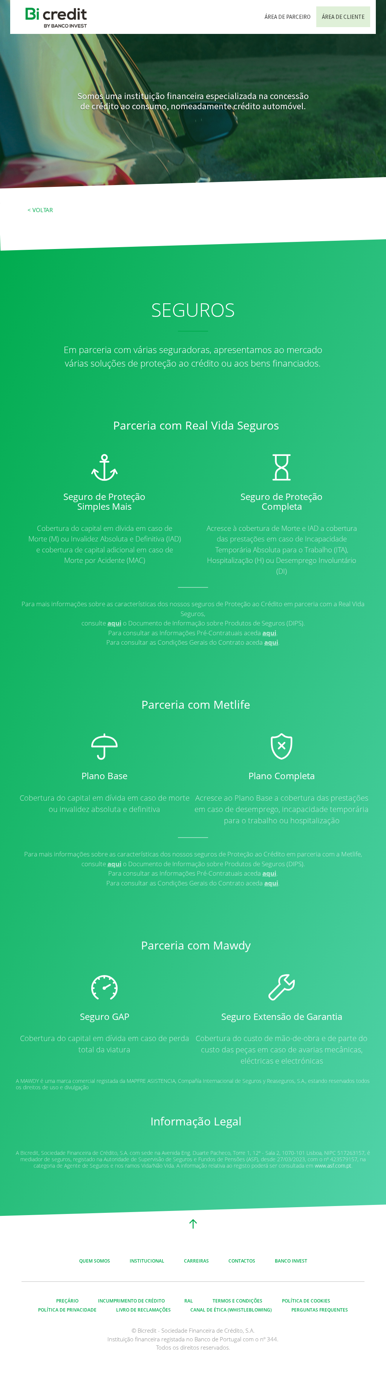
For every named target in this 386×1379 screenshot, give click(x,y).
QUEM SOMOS (94, 1261)
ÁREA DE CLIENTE (343, 16)
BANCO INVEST (291, 1261)
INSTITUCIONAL (147, 1261)
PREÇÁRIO (67, 1301)
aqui (114, 623)
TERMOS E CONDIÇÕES (237, 1301)
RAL (188, 1301)
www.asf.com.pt (333, 1165)
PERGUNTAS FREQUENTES (319, 1310)
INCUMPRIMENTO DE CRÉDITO (131, 1301)
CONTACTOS (241, 1261)
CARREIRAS (196, 1261)
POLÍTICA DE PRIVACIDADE (67, 1310)
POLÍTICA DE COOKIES (306, 1301)
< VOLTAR (40, 210)
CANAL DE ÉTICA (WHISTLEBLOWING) (231, 1310)
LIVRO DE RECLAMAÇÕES (143, 1310)
